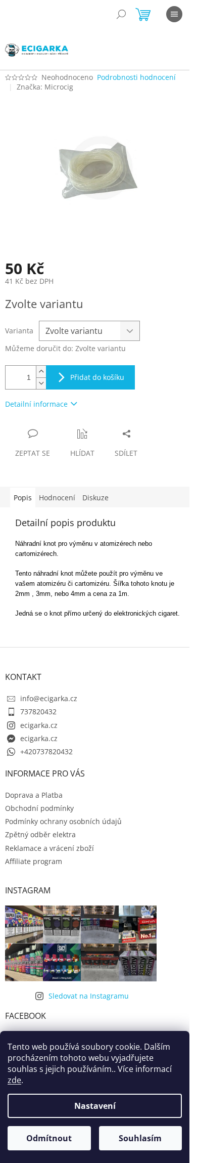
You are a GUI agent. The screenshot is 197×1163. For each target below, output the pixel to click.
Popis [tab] (23, 497)
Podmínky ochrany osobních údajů (63, 821)
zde (14, 1080)
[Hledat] (121, 14)
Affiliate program (33, 861)
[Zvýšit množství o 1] (41, 371)
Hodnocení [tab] (57, 497)
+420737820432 (46, 751)
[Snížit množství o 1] (41, 383)
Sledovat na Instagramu (88, 996)
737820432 (38, 711)
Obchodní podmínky (39, 808)
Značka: (45, 87)
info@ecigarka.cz (48, 698)
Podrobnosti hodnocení (136, 77)
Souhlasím (140, 1138)
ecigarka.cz (39, 725)
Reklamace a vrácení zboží (49, 848)
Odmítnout (49, 1138)
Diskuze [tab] (95, 497)
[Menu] (174, 14)
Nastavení (95, 1105)
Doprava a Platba (34, 795)
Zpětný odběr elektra (40, 834)
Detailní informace (36, 404)
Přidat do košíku (97, 377)
